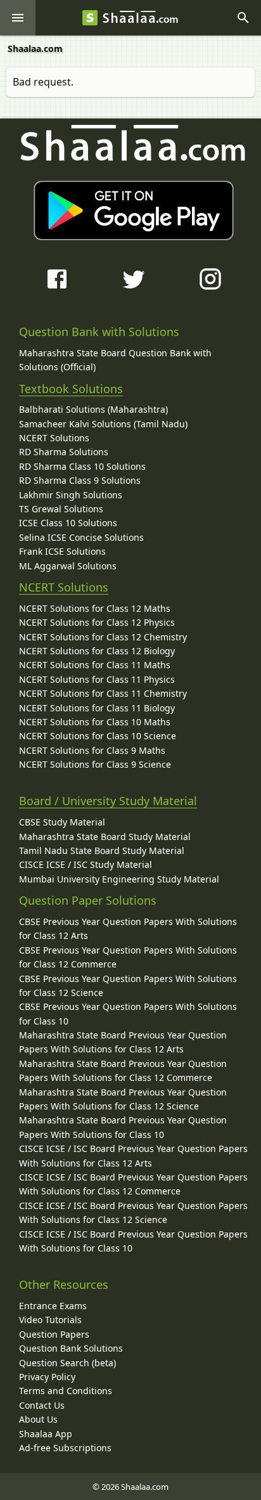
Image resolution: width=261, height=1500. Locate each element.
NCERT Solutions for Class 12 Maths (94, 608)
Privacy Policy (47, 1377)
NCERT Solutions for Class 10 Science (97, 736)
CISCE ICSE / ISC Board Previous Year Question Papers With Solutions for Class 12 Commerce (133, 1184)
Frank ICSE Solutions (62, 551)
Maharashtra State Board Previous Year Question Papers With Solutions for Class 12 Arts (123, 1042)
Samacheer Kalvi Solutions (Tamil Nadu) (103, 424)
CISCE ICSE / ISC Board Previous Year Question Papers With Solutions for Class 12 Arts (133, 1155)
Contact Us (42, 1405)
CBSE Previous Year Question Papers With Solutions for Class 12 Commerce (128, 957)
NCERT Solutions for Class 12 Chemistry (103, 637)
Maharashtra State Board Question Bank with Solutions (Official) (115, 360)
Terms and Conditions (65, 1391)
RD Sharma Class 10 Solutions (82, 466)
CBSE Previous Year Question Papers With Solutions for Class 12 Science (128, 986)
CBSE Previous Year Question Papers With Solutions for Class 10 (128, 1013)
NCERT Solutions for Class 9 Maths (92, 750)
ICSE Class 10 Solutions (68, 523)
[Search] (243, 18)
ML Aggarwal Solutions (68, 566)
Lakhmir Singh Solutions (70, 495)
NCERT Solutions (54, 438)
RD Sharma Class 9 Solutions (80, 480)
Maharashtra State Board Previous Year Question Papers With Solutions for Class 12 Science (123, 1099)
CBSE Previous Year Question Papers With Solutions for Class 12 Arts (128, 928)
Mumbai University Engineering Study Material (119, 879)
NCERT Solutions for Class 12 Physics (97, 622)
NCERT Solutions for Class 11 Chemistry (103, 693)
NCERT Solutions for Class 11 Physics (97, 679)
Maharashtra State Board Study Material (105, 837)
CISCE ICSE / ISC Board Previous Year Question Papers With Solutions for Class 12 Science (133, 1212)
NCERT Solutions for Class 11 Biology (97, 708)
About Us (38, 1419)
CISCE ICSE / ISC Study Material (85, 864)
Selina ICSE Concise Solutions (81, 537)
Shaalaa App (45, 1434)
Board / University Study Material (108, 800)
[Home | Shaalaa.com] (90, 17)
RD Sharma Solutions (63, 452)
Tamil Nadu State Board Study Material (101, 850)
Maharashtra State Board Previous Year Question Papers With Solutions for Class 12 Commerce (123, 1070)
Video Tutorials (50, 1320)
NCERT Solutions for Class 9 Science (95, 764)
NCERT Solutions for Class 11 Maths (94, 665)
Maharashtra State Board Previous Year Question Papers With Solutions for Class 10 (123, 1127)
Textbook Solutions (71, 388)
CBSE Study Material (62, 822)
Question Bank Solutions (71, 1348)
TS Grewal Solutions (61, 509)
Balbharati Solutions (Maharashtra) (93, 409)
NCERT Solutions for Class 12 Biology (97, 651)
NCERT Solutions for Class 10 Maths (94, 722)
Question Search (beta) (67, 1363)
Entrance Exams (53, 1306)
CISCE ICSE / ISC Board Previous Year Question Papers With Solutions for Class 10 (133, 1241)
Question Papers (54, 1334)
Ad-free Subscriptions (65, 1448)
